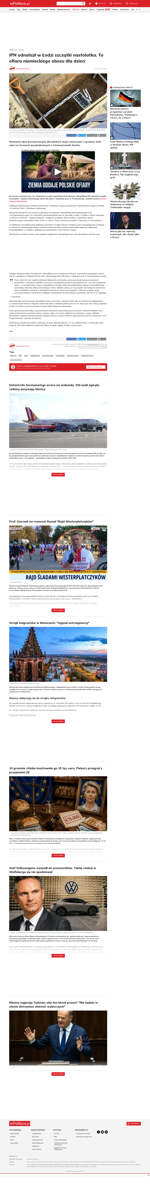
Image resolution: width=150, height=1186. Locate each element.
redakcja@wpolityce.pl (93, 344)
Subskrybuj (103, 346)
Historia (21, 50)
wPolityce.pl (13, 50)
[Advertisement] (75, 27)
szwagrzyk (60, 356)
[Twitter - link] (106, 1132)
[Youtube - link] (102, 1132)
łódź (26, 356)
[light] (90, 3)
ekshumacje (35, 356)
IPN (20, 356)
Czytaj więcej (58, 474)
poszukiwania (47, 356)
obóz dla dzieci (16, 360)
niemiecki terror (87, 356)
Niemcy (13, 356)
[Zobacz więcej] (125, 98)
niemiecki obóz (72, 356)
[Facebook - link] (98, 1132)
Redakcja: (13, 1156)
